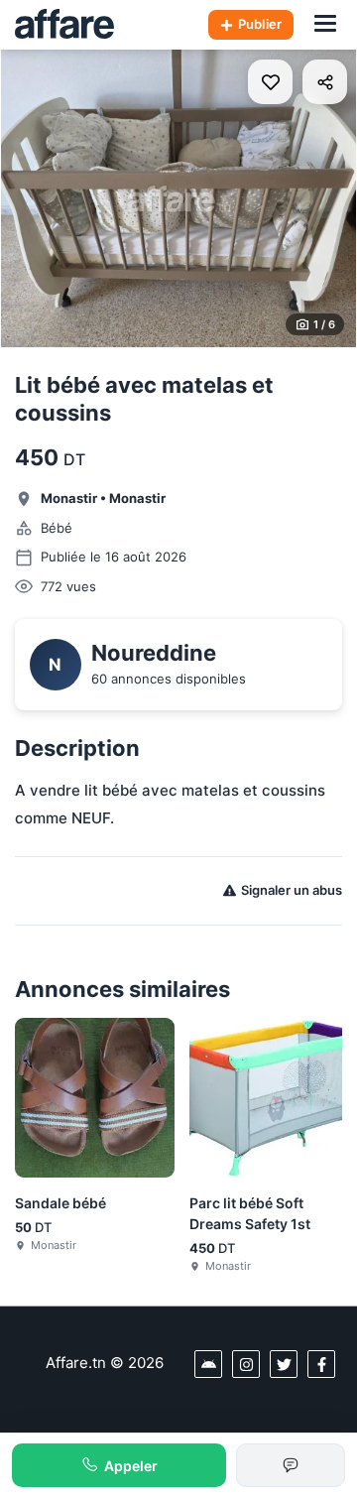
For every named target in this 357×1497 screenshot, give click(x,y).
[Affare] (64, 25)
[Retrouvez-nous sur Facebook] (321, 1364)
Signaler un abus (291, 890)
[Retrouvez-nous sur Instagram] (246, 1364)
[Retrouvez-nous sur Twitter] (284, 1364)
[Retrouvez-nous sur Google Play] (208, 1364)
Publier (260, 24)
